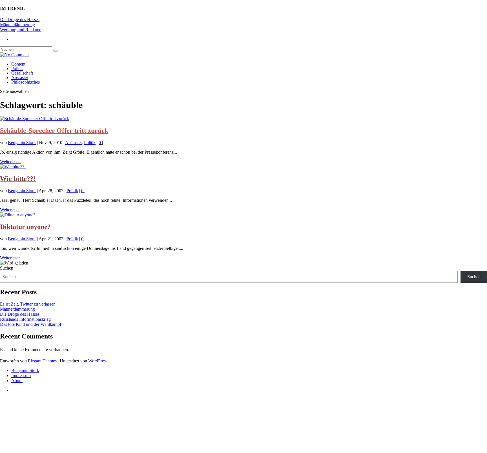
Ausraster (19, 77)
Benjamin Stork (22, 142)
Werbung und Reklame (20, 29)
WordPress (97, 360)
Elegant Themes (42, 360)
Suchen (6, 268)
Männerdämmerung (17, 24)
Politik (17, 68)
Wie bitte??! (18, 178)
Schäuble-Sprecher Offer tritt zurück (54, 130)
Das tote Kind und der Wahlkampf (30, 324)
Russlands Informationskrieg (25, 319)
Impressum (21, 375)
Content (18, 64)
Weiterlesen (10, 161)
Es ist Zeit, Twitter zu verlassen (28, 304)
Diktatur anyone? (25, 226)
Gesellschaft (22, 73)
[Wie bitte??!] (13, 166)
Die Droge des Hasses (19, 19)
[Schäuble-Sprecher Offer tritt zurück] (34, 118)
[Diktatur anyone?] (17, 214)
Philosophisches (25, 82)
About (17, 380)
